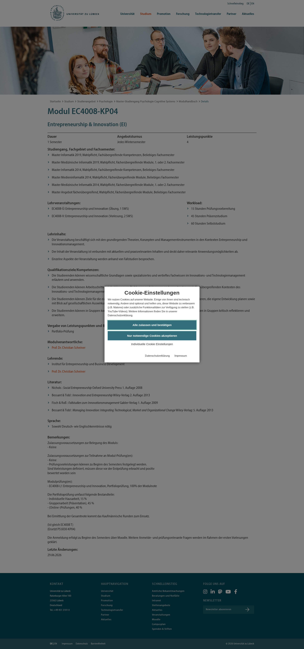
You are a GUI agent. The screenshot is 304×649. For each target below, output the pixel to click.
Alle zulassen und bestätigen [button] (152, 325)
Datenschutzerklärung (157, 355)
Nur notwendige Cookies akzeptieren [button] (152, 335)
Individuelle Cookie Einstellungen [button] (152, 344)
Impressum (180, 355)
